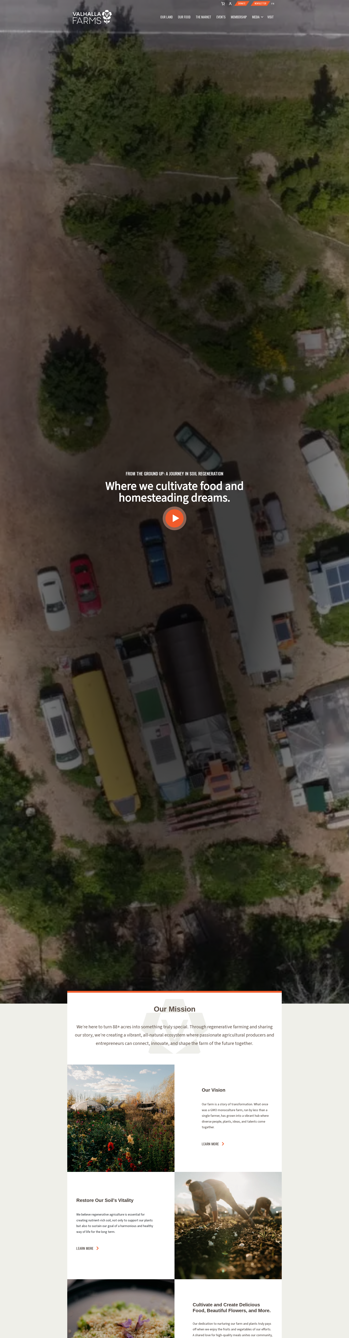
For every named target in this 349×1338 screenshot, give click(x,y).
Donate (241, 3)
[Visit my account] (222, 3)
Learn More (210, 1143)
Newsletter (260, 3)
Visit (270, 17)
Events (221, 17)
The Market (203, 17)
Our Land (166, 17)
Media (256, 17)
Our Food (184, 17)
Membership (239, 17)
